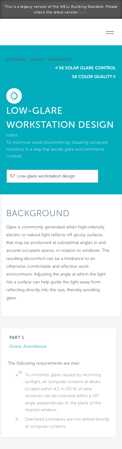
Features (16, 59)
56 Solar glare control (87, 68)
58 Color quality (92, 76)
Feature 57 (59, 59)
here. (84, 12)
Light (37, 59)
